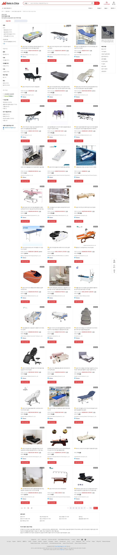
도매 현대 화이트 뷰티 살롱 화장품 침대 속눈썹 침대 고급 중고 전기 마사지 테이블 (32, 489)
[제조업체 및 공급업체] (10, 3)
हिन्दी (83, 541)
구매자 (90, 8)
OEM (6, 116)
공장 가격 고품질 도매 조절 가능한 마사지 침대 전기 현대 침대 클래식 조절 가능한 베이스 (86, 368)
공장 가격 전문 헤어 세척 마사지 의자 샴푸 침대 (59, 248)
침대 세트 (103, 66)
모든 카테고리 (7, 8)
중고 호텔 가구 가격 (64, 516)
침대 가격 (42, 521)
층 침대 (6, 54)
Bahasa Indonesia (106, 541)
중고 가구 (103, 49)
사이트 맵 (73, 539)
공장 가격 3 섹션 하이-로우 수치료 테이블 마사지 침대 (59, 47)
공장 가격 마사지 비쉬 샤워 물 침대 (57, 488)
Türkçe (93, 541)
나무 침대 (103, 51)
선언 (39, 539)
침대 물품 (103, 59)
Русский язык (63, 541)
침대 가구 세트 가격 (25, 518)
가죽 (6, 66)
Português (51, 541)
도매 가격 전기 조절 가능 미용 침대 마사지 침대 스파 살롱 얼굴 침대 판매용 (32, 127)
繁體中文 (25, 541)
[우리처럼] (82, 539)
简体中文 (19, 541)
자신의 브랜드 (8, 118)
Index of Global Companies (80, 543)
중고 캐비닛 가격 (24, 521)
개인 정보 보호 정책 (52, 539)
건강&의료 (5, 39)
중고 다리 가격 (62, 518)
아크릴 (6, 60)
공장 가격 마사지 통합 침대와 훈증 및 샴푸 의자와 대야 (32, 288)
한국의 (68, 541)
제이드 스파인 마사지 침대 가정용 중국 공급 (86, 448)
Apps (105, 8)
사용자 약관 (43, 539)
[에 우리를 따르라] (85, 539)
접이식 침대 (104, 69)
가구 (4, 28)
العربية (73, 541)
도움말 (99, 8)
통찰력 (78, 539)
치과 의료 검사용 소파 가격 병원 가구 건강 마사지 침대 (32, 248)
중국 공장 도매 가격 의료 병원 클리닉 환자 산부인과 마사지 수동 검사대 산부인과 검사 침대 (32, 208)
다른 (4, 43)
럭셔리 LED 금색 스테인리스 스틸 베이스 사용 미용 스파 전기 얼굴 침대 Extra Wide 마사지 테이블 (59, 288)
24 (24, 508)
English (14, 541)
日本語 (29, 541)
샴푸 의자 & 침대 (9, 34)
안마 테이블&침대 (10, 41)
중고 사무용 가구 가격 (45, 518)
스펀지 (6, 71)
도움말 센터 (33, 539)
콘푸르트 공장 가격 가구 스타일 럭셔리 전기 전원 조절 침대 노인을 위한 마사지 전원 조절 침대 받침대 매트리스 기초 (85, 489)
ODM (6, 114)
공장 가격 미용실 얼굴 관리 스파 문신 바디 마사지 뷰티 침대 (32, 409)
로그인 (113, 4)
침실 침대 (8, 32)
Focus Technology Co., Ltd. (60, 546)
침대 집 (80, 516)
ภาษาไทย (88, 541)
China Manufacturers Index (55, 543)
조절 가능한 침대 (105, 54)
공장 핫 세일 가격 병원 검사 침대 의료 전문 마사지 (59, 409)
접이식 (6, 85)
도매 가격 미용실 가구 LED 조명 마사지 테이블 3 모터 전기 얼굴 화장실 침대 (85, 328)
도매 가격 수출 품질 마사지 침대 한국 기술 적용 (32, 167)
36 (28, 508)
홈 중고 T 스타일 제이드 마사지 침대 (85, 247)
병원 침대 (8, 30)
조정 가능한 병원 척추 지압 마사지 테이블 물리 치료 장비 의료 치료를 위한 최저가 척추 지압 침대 (86, 127)
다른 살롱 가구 (9, 36)
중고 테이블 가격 (44, 516)
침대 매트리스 (104, 56)
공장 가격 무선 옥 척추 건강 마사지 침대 (85, 207)
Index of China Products (68, 543)
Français (35, 541)
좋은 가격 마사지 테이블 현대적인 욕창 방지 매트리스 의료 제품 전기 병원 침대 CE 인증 (59, 328)
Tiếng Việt (98, 541)
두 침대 (103, 64)
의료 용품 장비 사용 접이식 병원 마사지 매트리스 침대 (32, 328)
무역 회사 (7, 102)
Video (69, 25)
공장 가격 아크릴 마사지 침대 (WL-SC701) (59, 167)
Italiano (56, 541)
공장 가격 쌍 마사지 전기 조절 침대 (30, 86)
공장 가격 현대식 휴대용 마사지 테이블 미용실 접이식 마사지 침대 (32, 368)
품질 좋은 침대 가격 (83, 518)
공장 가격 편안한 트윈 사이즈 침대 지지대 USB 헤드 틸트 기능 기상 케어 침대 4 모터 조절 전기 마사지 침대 (59, 87)
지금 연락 (26, 60)
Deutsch (45, 541)
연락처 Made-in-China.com (64, 539)
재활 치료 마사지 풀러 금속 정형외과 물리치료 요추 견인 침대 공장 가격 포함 (85, 288)
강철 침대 (103, 71)
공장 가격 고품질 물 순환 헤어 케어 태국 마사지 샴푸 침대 (59, 368)
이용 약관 (62, 549)
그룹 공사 (6, 106)
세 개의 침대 (104, 61)
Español (40, 541)
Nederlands (78, 541)
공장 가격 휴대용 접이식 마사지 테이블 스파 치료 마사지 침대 (85, 47)
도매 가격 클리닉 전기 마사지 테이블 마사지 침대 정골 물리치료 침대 (85, 409)
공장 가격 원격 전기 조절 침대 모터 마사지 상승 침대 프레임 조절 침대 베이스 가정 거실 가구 (32, 449)
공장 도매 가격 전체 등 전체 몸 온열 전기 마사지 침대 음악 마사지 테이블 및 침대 (32, 47)
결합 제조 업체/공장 (10, 104)
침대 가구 (22, 516)
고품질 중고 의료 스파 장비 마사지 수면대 (86, 167)
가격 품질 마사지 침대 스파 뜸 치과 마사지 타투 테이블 (59, 208)
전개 (6, 83)
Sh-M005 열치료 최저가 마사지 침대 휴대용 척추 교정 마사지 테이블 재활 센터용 (59, 449)
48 (31, 508)
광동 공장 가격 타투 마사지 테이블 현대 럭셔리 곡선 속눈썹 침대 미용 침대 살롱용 (86, 87)
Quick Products (44, 543)
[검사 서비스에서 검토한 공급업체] (10, 94)
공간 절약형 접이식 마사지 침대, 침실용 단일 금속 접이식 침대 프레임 (59, 127)
